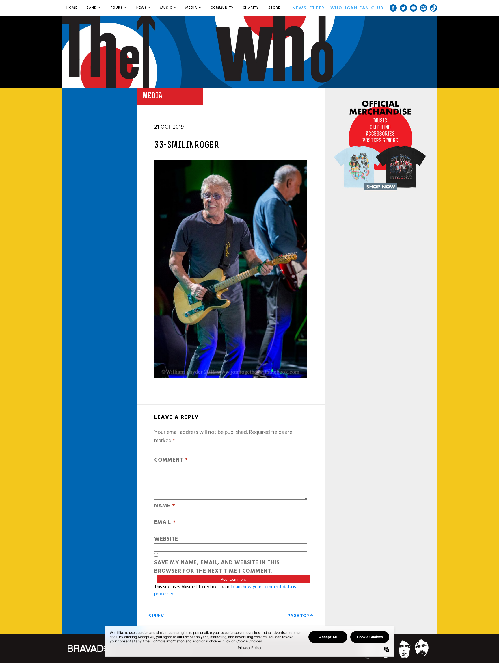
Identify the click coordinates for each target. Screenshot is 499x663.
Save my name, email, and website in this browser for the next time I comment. (217, 567)
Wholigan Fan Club (357, 8)
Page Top (299, 615)
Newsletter (308, 8)
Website (166, 539)
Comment (171, 460)
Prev (157, 616)
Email (165, 522)
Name (164, 506)
